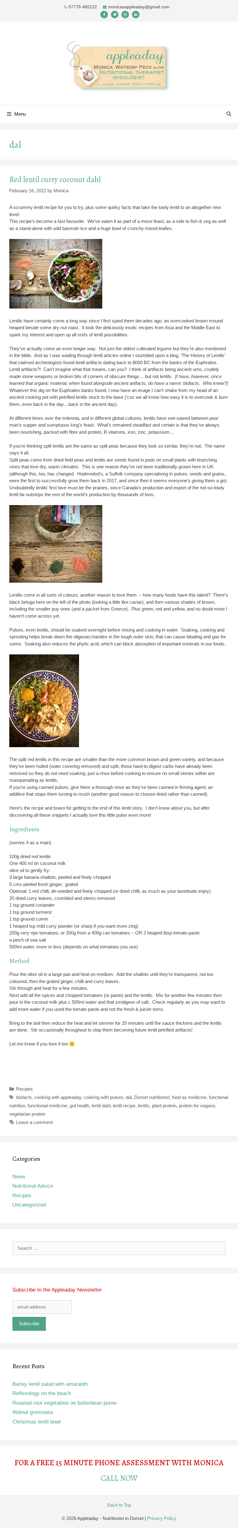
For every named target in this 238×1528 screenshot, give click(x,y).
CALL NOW (119, 1478)
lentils (143, 1105)
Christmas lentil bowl (36, 1422)
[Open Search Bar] (229, 114)
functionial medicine (47, 1105)
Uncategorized (29, 1205)
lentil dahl (101, 1105)
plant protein (164, 1105)
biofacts (24, 1097)
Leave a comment (34, 1122)
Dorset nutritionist (152, 1097)
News (18, 1177)
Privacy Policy (161, 1518)
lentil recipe (124, 1105)
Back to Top (119, 1505)
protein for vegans (197, 1105)
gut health (79, 1105)
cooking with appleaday (57, 1097)
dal (129, 1097)
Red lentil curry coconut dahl (55, 179)
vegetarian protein (27, 1114)
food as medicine (189, 1097)
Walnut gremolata (32, 1412)
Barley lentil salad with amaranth (50, 1384)
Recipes (24, 1089)
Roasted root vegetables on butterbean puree (64, 1403)
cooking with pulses (103, 1097)
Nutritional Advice (32, 1186)
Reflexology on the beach (41, 1393)
